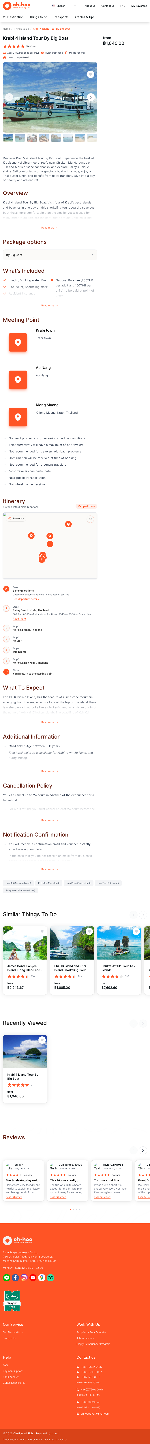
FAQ (122, 6)
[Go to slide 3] (76, 1209)
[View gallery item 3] (32, 138)
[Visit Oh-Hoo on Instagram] (24, 1277)
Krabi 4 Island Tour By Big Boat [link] (51, 28)
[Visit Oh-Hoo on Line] (6, 1277)
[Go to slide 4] (79, 1209)
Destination (15, 17)
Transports (61, 17)
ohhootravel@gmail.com (95, 1413)
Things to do (38, 17)
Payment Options (13, 1371)
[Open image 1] (50, 97)
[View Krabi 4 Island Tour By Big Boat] (25, 1051)
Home (6, 28)
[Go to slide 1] (70, 1209)
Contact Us (62, 1439)
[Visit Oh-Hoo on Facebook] (15, 1277)
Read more (47, 227)
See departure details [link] (26, 599)
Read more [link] (19, 618)
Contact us (108, 6)
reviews (28, 1175)
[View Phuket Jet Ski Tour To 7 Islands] (119, 943)
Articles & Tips (84, 17)
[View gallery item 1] (8, 138)
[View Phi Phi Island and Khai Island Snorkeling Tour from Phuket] (72, 943)
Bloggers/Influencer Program (93, 1343)
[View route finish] (6, 672)
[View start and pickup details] (6, 589)
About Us (49, 1439)
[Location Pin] (68, 524)
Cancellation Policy (14, 1382)
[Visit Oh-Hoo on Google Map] (41, 1277)
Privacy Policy (10, 1439)
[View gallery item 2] (20, 138)
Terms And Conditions (31, 1439)
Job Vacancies (85, 1338)
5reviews (31, 46)
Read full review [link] (14, 1197)
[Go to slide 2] (73, 1209)
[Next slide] (91, 97)
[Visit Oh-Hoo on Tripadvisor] (50, 1277)
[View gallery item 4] (44, 138)
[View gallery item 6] (68, 138)
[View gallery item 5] (56, 138)
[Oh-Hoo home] (16, 6)
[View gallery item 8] (92, 138)
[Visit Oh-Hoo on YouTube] (33, 1277)
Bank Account (11, 1376)
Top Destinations (13, 1332)
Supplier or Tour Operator (91, 1332)
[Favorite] (90, 74)
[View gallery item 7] (80, 138)
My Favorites (139, 6)
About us (90, 6)
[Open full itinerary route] (90, 519)
